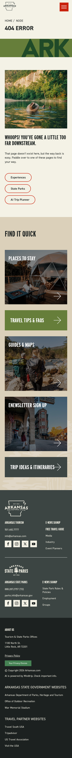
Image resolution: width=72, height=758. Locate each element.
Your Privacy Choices (18, 663)
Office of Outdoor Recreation (20, 701)
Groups (46, 605)
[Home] (10, 7)
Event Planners (54, 548)
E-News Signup (53, 522)
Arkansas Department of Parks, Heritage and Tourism (34, 695)
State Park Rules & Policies (52, 590)
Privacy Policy (12, 655)
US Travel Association (17, 739)
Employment (49, 598)
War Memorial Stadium (17, 707)
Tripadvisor (11, 733)
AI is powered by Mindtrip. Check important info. (31, 676)
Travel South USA (14, 727)
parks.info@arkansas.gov (18, 595)
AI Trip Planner (20, 200)
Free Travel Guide (55, 529)
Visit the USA (12, 746)
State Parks (18, 189)
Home (8, 20)
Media (49, 535)
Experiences (18, 177)
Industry (50, 542)
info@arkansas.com (15, 536)
